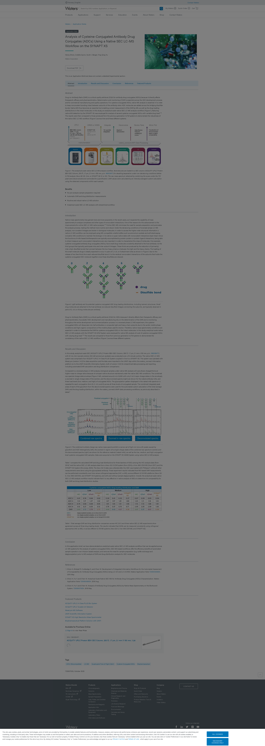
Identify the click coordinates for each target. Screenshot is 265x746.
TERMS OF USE (133, 739)
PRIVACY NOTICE (119, 739)
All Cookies (217, 734)
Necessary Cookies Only (217, 742)
